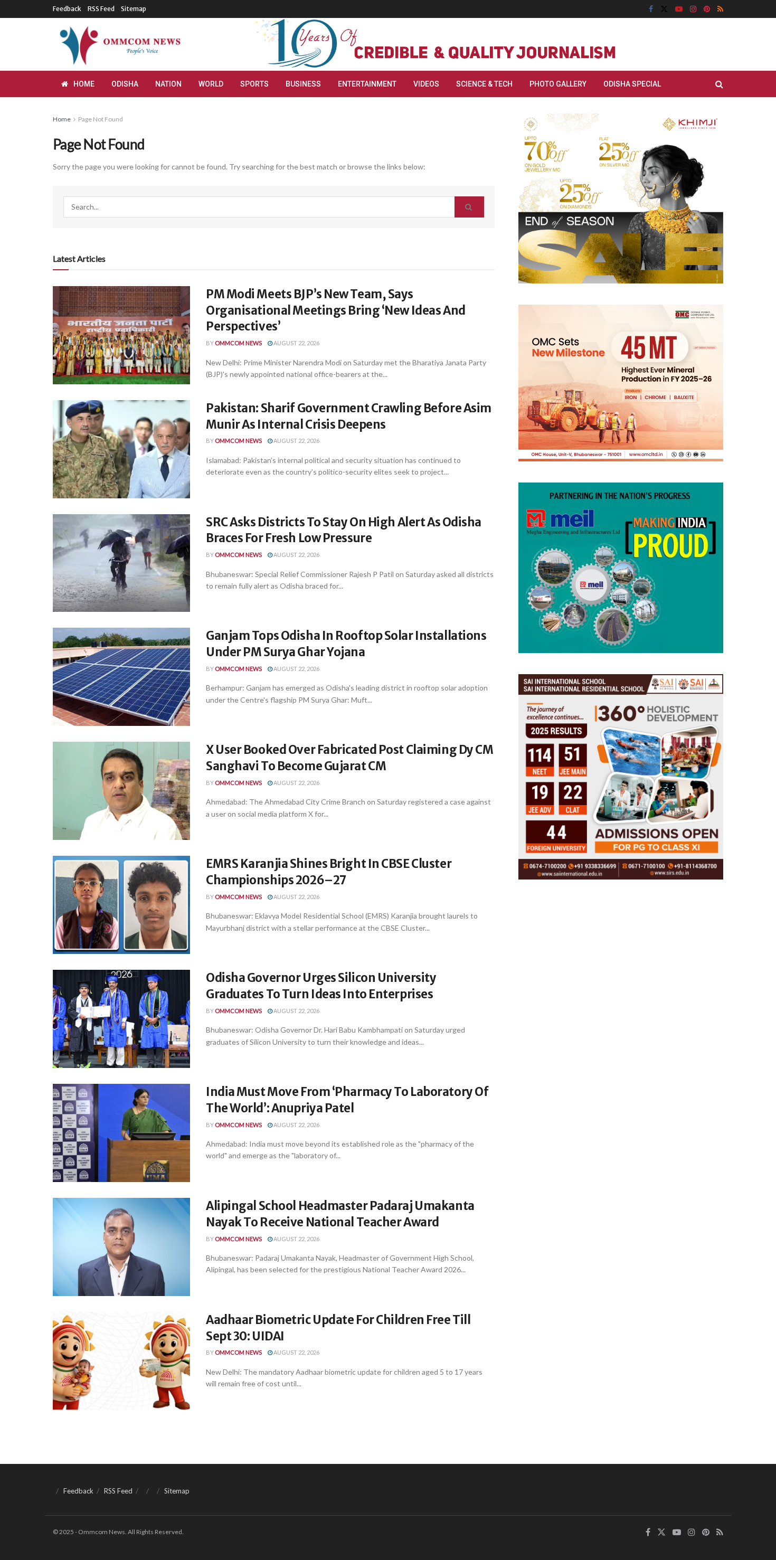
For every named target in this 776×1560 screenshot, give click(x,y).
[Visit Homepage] (118, 44)
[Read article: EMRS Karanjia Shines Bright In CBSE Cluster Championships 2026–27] (121, 905)
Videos (426, 84)
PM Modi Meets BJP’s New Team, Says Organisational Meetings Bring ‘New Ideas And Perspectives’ (336, 310)
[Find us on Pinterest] (707, 9)
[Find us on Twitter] (664, 9)
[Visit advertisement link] (460, 44)
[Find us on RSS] (720, 9)
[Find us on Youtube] (679, 9)
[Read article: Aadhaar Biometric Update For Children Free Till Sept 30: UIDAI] (121, 1361)
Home (83, 84)
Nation (168, 84)
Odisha (124, 84)
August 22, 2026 (295, 342)
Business (303, 84)
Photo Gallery (557, 84)
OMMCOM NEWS (238, 342)
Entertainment (367, 84)
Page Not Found (100, 119)
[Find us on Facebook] (651, 9)
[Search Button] (719, 84)
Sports (254, 84)
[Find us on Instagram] (693, 9)
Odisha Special (632, 84)
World (210, 84)
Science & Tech (484, 84)
